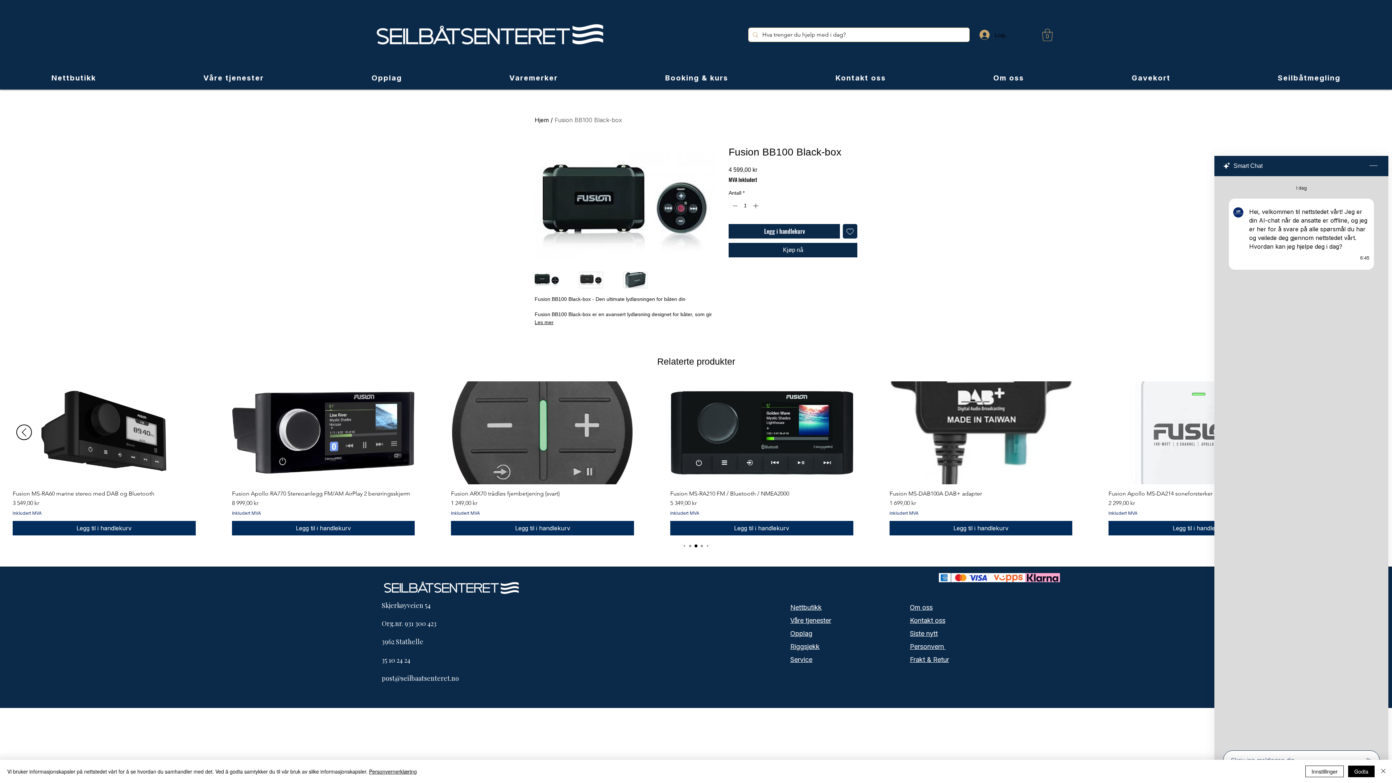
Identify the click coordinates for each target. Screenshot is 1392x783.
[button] (1047, 35)
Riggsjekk (805, 646)
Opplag (801, 633)
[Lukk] (1383, 771)
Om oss (921, 607)
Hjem (542, 120)
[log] (1301, 461)
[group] (696, 458)
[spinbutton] (745, 205)
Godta (1361, 771)
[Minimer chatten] (1373, 166)
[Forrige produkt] (24, 432)
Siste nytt (924, 633)
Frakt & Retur (929, 659)
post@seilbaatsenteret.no (420, 678)
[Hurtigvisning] (104, 432)
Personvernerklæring (393, 771)
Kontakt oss (927, 620)
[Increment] (756, 205)
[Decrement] (734, 205)
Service (801, 659)
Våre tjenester (810, 620)
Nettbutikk (806, 607)
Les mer (544, 322)
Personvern (928, 646)
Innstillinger (1325, 771)
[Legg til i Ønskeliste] (850, 231)
